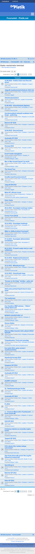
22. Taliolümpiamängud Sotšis (15, 388)
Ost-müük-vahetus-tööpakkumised (19, 197)
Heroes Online (9, 323)
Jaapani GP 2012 (10, 438)
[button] (15, 74)
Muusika (12, 295)
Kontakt (27, 546)
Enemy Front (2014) (11, 215)
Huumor (12, 102)
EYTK (18, 550)
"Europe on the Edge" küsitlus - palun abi (19, 281)
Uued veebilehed (14, 470)
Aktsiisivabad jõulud (12, 98)
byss (19, 415)
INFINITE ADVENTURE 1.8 (14, 315)
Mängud (12, 220)
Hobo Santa (9, 200)
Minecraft (20, 459)
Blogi (18, 546)
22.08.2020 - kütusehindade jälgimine (17, 105)
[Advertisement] (17, 38)
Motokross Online (26, 549)
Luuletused (15, 1)
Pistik (19, 84)
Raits (19, 178)
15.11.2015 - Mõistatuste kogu (15, 265)
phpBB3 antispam (11, 381)
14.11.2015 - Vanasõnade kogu (15, 273)
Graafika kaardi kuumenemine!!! (15, 177)
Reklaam (31, 546)
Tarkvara (12, 182)
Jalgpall (12, 95)
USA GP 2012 (9, 421)
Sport (11, 393)
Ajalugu (12, 303)
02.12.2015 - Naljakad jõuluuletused (17, 258)
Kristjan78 (20, 309)
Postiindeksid (5, 1)
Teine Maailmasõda (9, 549)
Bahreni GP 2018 (10, 123)
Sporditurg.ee (9, 465)
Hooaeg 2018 (9, 146)
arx (18, 449)
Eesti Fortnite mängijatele (13, 154)
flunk (19, 202)
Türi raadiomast (10, 298)
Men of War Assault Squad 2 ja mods (17, 161)
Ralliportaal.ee (30, 550)
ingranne (20, 317)
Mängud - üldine (14, 158)
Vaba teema (13, 174)
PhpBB (12, 385)
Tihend (16, 549)
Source (20, 155)
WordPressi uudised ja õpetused (17, 552)
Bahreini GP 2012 (10, 473)
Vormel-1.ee (23, 550)
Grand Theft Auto (14, 452)
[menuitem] (15, 58)
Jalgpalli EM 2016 (10, 184)
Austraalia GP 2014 (11, 373)
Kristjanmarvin (21, 194)
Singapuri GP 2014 (11, 365)
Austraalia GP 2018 (11, 138)
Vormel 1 (12, 127)
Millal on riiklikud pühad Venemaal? (17, 231)
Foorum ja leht (13, 87)
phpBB (12, 538)
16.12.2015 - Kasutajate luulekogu (16, 223)
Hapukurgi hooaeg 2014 (13, 357)
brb (19, 99)
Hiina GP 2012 (9, 480)
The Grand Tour (10, 169)
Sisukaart (22, 546)
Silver (20, 549)
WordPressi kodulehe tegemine (8, 550)
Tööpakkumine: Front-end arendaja (17, 340)
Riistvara (12, 337)
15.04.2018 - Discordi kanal (14, 130)
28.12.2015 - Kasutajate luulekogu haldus (18, 208)
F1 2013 (7, 404)
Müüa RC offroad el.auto (13, 192)
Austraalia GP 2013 (11, 396)
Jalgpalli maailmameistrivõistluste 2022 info (19, 90)
